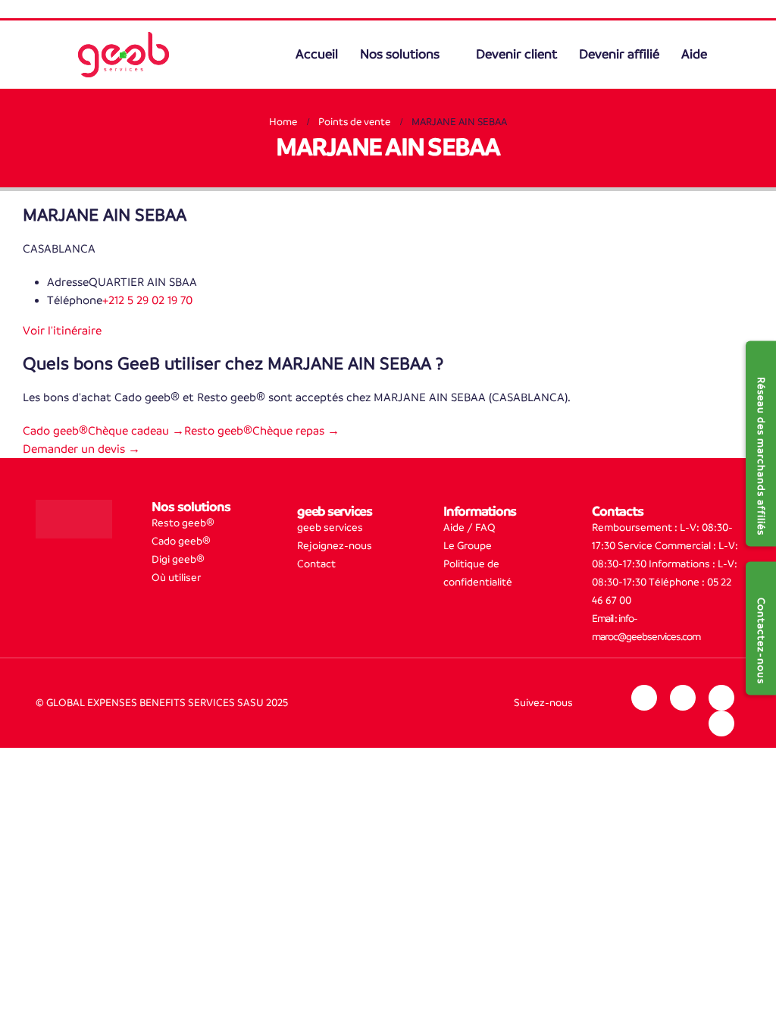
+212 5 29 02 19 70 (147, 300)
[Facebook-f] (721, 698)
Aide (694, 54)
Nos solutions (402, 54)
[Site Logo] (123, 54)
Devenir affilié (619, 54)
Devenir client (516, 54)
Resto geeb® (183, 523)
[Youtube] (721, 723)
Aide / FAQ (469, 527)
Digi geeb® (178, 559)
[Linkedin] (644, 698)
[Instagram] (683, 698)
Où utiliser (176, 577)
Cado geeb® (181, 541)
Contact (316, 564)
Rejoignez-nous (334, 545)
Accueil (319, 54)
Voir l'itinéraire (62, 330)
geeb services (330, 527)
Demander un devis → (81, 448)
